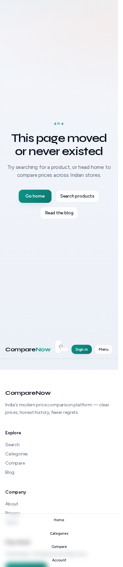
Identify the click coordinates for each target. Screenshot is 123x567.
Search (12, 444)
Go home (35, 196)
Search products (77, 196)
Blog (9, 472)
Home (59, 520)
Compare (28, 349)
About (11, 504)
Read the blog (59, 213)
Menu (104, 349)
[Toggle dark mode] (64, 349)
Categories (16, 454)
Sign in (81, 349)
